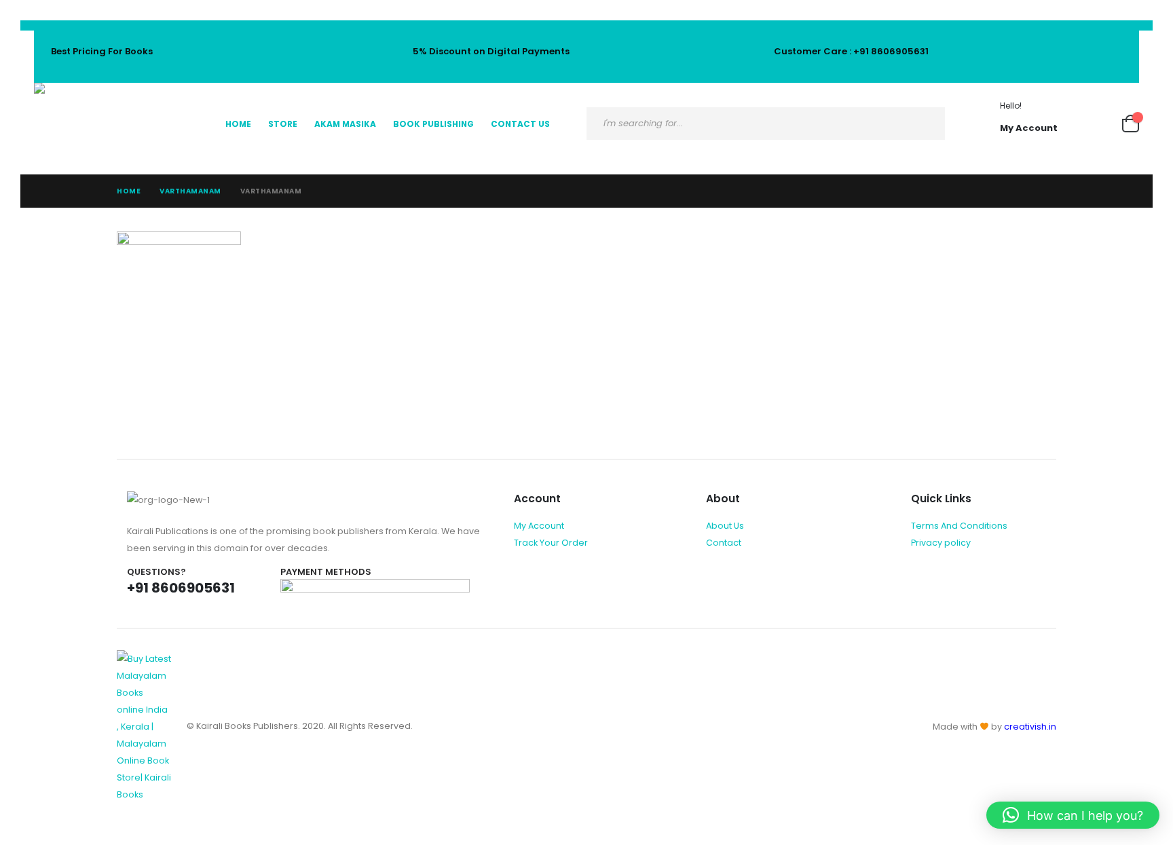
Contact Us (520, 124)
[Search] (923, 123)
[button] (1072, 815)
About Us (725, 525)
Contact (723, 542)
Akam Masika (345, 124)
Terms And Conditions (959, 525)
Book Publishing (433, 124)
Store (282, 124)
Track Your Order (551, 542)
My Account (539, 525)
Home (238, 124)
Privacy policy (941, 542)
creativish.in (1030, 726)
